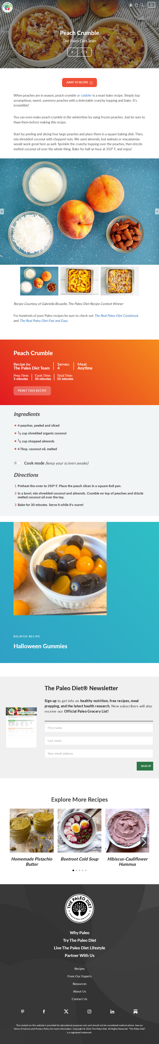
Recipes (79, 968)
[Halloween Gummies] (79, 568)
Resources (79, 983)
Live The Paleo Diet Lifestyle (79, 947)
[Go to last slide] (2, 211)
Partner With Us (79, 955)
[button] (151, 4)
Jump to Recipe (78, 82)
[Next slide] (157, 211)
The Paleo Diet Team (79, 40)
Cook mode (56, 463)
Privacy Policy (42, 1028)
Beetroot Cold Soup (79, 858)
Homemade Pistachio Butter (31, 861)
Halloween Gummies (40, 645)
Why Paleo (79, 932)
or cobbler (84, 95)
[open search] (141, 4)
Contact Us (79, 999)
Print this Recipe (32, 390)
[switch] (17, 463)
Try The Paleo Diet (79, 940)
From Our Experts (79, 976)
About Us (79, 991)
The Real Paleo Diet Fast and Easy (43, 321)
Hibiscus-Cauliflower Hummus (127, 861)
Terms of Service (22, 1028)
